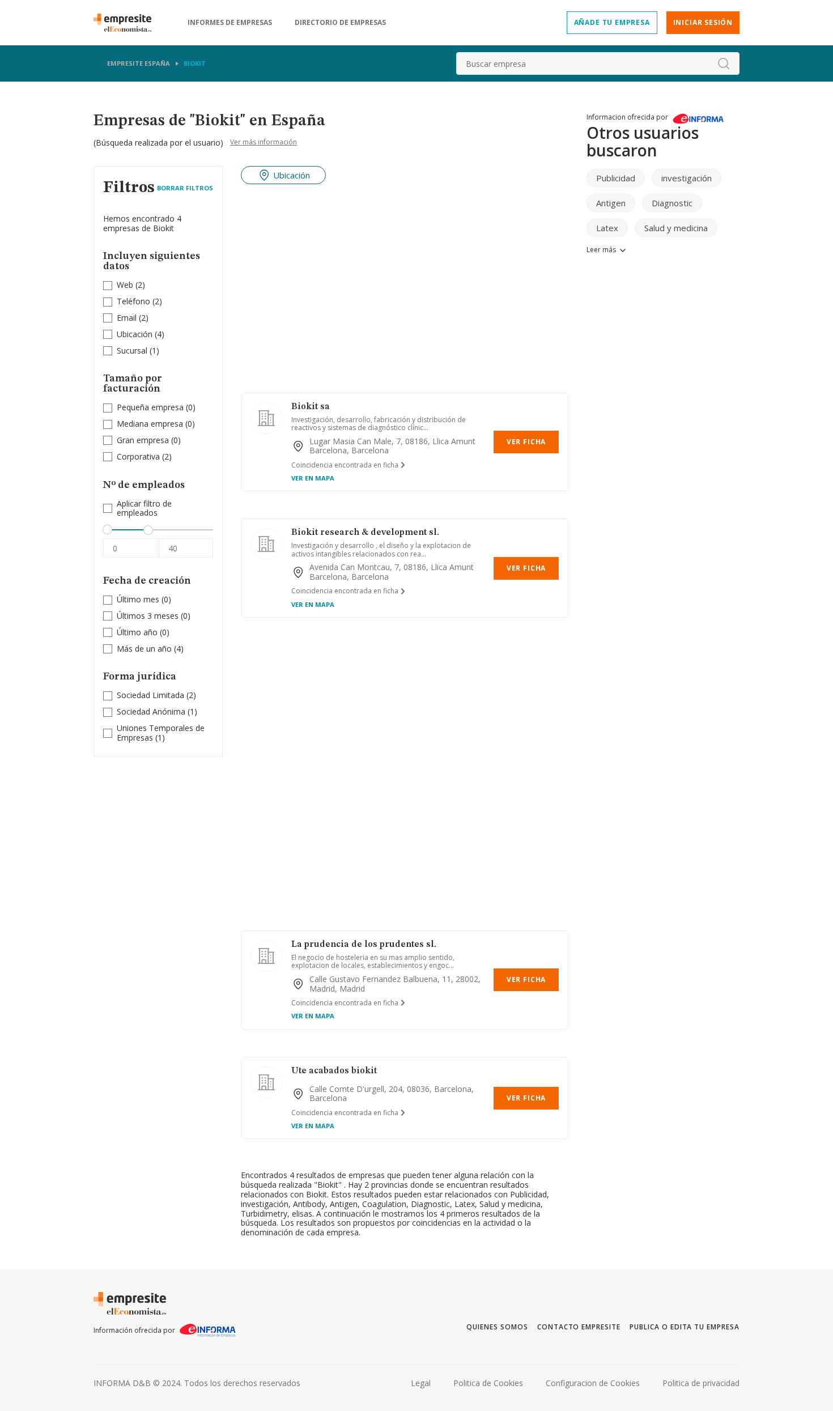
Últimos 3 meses (147, 615)
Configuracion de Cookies (593, 1383)
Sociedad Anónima (151, 711)
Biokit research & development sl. (365, 532)
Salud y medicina (676, 227)
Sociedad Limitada (150, 695)
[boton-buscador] (723, 63)
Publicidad (615, 178)
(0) (156, 408)
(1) (138, 351)
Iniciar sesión (703, 22)
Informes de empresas (230, 23)
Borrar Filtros (185, 188)
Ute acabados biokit (334, 1071)
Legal (421, 1383)
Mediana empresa (150, 423)
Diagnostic (672, 203)
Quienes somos (497, 1327)
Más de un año (144, 648)
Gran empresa (143, 440)
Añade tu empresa (612, 22)
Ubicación (134, 334)
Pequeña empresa (150, 407)
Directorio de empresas (340, 23)
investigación (686, 178)
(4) (140, 334)
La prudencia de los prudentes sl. (363, 944)
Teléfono (133, 301)
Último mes (138, 599)
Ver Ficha (526, 442)
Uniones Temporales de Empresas (161, 732)
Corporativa (138, 456)
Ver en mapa (312, 478)
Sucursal (132, 350)
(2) (131, 285)
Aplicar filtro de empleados (144, 508)
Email (127, 317)
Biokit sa (310, 406)
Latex (607, 227)
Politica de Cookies (488, 1383)
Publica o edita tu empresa (685, 1327)
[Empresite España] (127, 23)
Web (125, 284)
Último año (137, 632)
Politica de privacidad (701, 1383)
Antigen (611, 203)
